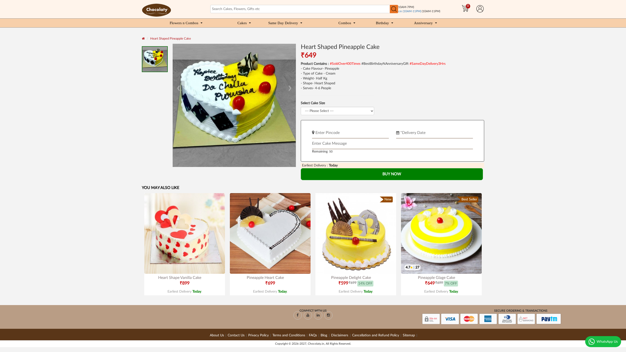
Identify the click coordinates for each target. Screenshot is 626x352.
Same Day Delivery (283, 23)
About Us (217, 335)
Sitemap (409, 335)
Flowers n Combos (184, 23)
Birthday (382, 23)
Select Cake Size (313, 103)
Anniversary (423, 23)
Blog (324, 335)
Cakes (242, 23)
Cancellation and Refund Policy (375, 335)
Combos (344, 23)
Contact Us (236, 335)
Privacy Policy (258, 335)
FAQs (313, 335)
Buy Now (391, 174)
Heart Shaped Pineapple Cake (170, 38)
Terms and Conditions (288, 335)
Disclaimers (340, 335)
